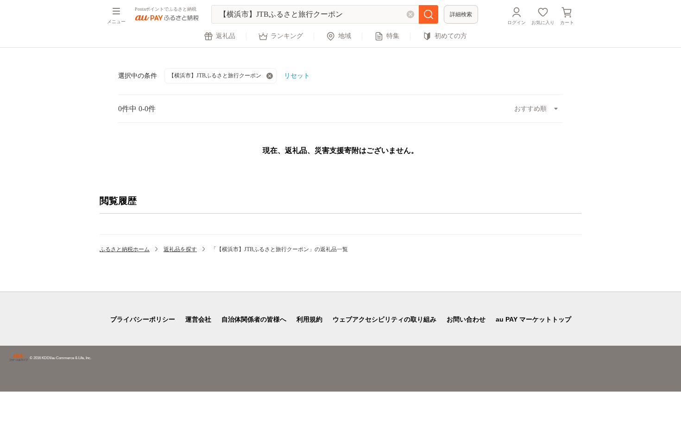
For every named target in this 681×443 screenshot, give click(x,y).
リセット (297, 75)
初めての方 (451, 35)
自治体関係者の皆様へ (253, 319)
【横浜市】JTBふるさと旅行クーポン (215, 75)
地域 (344, 35)
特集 (392, 35)
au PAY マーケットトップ (533, 319)
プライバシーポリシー (142, 319)
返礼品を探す (180, 249)
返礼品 (225, 35)
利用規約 (309, 319)
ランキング (287, 35)
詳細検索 (461, 14)
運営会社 (198, 319)
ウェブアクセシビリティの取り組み (384, 319)
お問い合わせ (466, 319)
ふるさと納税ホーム (125, 249)
